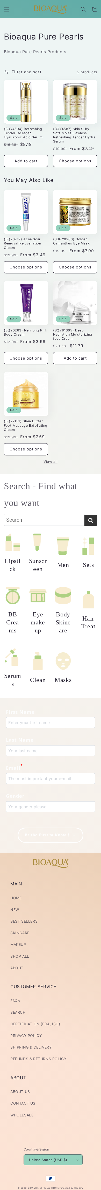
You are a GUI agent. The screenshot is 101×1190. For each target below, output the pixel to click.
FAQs (15, 1000)
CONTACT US (22, 1103)
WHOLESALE (21, 1115)
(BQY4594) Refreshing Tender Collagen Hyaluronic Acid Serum (23, 133)
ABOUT (17, 968)
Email (14, 767)
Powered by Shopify (71, 1188)
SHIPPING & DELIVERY (31, 1047)
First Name (20, 712)
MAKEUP (18, 944)
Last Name (20, 740)
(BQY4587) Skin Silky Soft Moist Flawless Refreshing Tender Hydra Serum (74, 135)
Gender (15, 796)
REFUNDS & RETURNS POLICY (38, 1059)
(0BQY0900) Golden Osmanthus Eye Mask (71, 241)
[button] (6, 9)
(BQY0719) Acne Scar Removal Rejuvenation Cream (22, 243)
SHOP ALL (19, 956)
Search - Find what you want (40, 494)
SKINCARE (20, 933)
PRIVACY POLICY (26, 1035)
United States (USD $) (48, 1160)
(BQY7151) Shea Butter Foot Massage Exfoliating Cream (25, 425)
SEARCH (18, 1012)
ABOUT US (20, 1091)
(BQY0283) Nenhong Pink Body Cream (25, 332)
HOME (15, 898)
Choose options (75, 160)
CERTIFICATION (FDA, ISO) (35, 1024)
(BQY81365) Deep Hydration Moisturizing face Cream (72, 334)
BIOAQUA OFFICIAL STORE (44, 1188)
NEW (14, 909)
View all (50, 461)
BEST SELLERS (24, 921)
